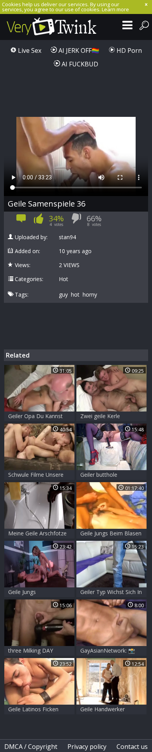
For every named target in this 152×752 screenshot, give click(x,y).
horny (90, 294)
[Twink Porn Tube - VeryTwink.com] (51, 27)
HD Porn (128, 50)
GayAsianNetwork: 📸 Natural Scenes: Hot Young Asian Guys (107, 651)
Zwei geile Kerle (100, 416)
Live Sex (28, 50)
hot (75, 294)
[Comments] (21, 221)
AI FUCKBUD (79, 64)
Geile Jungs (22, 592)
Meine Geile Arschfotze (37, 533)
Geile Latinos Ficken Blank (33, 709)
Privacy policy (86, 746)
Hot (63, 279)
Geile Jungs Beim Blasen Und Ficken (110, 534)
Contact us (132, 746)
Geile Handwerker (102, 709)
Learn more (115, 9)
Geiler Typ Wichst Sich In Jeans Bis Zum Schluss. (111, 592)
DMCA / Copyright (30, 746)
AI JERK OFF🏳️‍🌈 (78, 50)
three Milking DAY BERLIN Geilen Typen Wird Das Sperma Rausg (38, 651)
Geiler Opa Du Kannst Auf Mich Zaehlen (35, 416)
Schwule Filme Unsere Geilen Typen (36, 475)
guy (63, 294)
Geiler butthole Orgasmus (98, 475)
